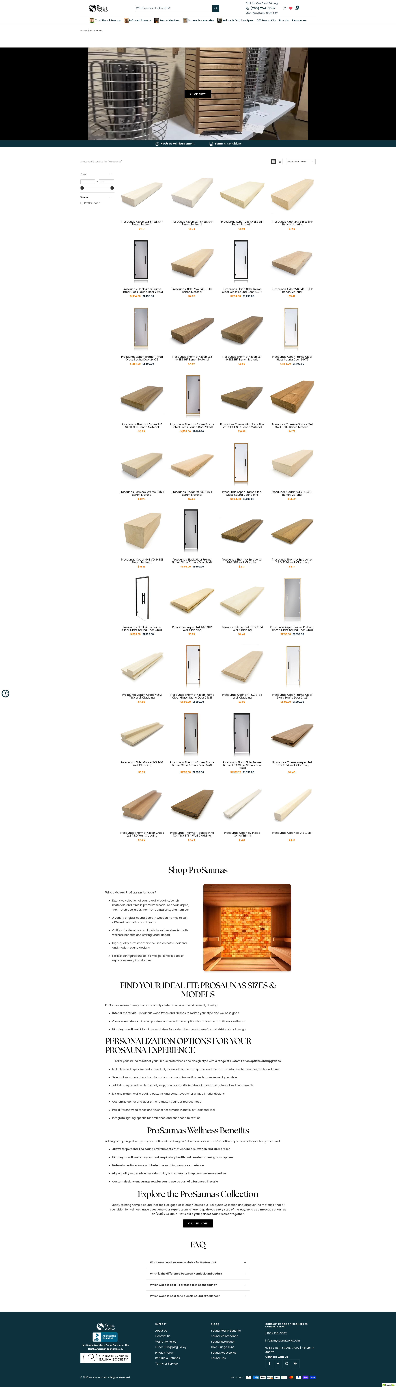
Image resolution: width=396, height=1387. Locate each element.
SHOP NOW (198, 93)
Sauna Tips (218, 1358)
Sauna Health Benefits (226, 1331)
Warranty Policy (165, 1342)
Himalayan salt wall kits (128, 1029)
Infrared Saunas (140, 20)
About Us (161, 1331)
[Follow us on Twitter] (278, 1363)
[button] (273, 161)
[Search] (215, 8)
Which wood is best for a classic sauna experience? (185, 1296)
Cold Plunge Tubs (222, 1347)
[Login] (285, 8)
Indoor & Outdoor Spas (238, 20)
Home (83, 30)
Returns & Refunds (167, 1358)
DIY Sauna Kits (266, 20)
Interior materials (124, 1013)
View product (144, 213)
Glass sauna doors (125, 1021)
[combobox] (173, 8)
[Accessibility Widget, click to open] (5, 693)
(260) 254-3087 (262, 8)
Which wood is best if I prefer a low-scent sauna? (183, 1285)
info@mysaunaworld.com (282, 1340)
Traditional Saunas (107, 20)
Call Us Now (198, 1223)
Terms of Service (166, 1363)
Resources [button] (299, 20)
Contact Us (162, 1336)
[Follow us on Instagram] (286, 1363)
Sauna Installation (223, 1342)
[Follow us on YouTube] (295, 1363)
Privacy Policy (164, 1353)
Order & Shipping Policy (170, 1347)
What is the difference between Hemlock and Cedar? (186, 1273)
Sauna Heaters (169, 20)
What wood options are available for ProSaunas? (183, 1262)
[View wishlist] (291, 9)
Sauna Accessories (200, 20)
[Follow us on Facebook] (269, 1363)
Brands (284, 20)
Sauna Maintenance (224, 1336)
